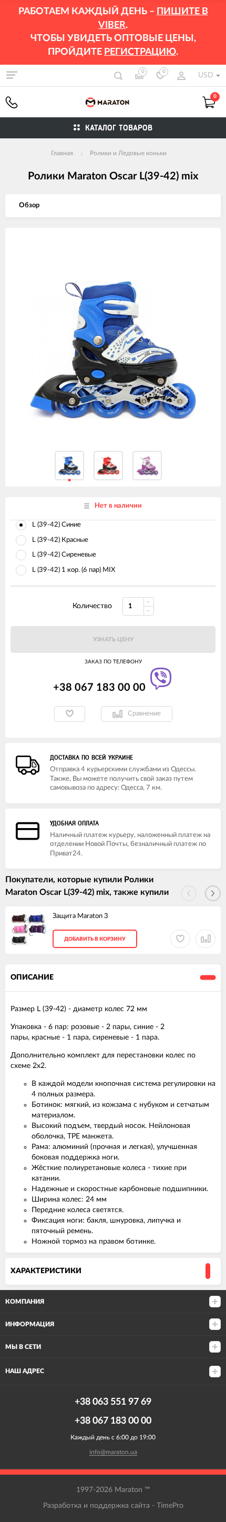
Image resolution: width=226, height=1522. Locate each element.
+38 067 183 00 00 (11, 102)
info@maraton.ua (113, 1452)
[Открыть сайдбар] (11, 75)
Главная (62, 153)
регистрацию (140, 52)
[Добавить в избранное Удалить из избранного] (69, 714)
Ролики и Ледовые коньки (128, 153)
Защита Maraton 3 (80, 916)
